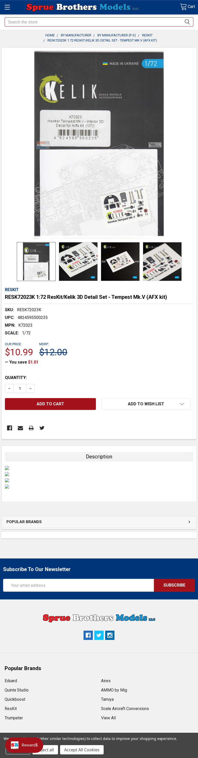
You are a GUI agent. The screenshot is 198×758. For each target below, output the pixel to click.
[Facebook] (9, 428)
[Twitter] (42, 428)
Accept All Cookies (82, 750)
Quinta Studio (17, 690)
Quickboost (15, 699)
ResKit (11, 708)
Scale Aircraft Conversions (125, 708)
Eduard (11, 680)
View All (108, 717)
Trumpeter (14, 717)
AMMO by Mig (114, 690)
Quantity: (16, 377)
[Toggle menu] (7, 7)
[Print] (31, 428)
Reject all (45, 750)
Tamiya (107, 699)
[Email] (20, 428)
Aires (106, 680)
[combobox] (99, 22)
